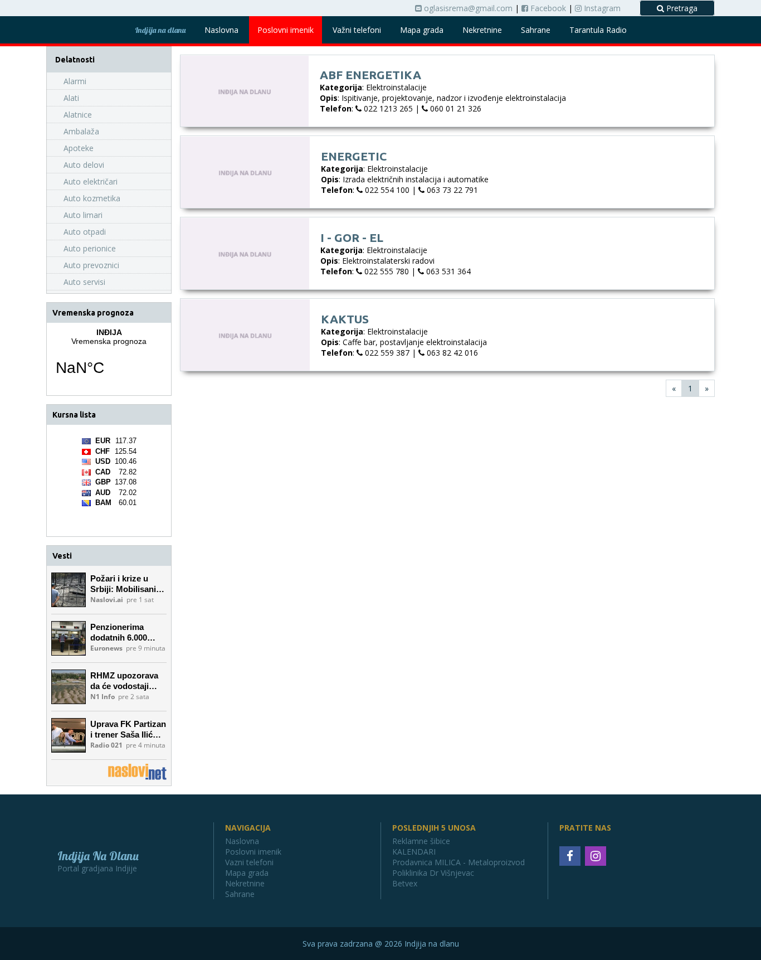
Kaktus (345, 319)
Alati (71, 98)
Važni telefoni (357, 30)
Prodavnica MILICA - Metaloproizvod (458, 862)
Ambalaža (81, 131)
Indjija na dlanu (160, 30)
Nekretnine (482, 30)
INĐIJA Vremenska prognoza (109, 359)
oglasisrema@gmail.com (467, 8)
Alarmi (75, 81)
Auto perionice (90, 248)
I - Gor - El (351, 237)
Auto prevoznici (91, 265)
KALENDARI (414, 851)
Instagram (601, 8)
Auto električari (91, 181)
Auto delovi (84, 164)
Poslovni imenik (285, 30)
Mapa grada (421, 30)
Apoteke (79, 148)
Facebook (547, 8)
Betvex (404, 883)
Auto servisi (84, 282)
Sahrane (535, 30)
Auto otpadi (85, 231)
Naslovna (221, 30)
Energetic (354, 156)
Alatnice (78, 114)
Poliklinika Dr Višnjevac (433, 872)
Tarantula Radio (598, 30)
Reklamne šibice (421, 841)
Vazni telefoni (249, 862)
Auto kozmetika (92, 198)
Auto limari (83, 215)
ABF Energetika (370, 74)
